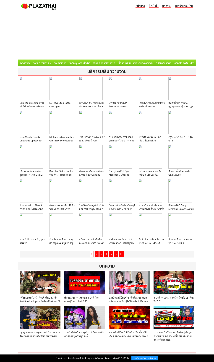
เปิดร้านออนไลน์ (184, 6)
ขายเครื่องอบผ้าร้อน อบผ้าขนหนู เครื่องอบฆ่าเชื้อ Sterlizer (151, 209)
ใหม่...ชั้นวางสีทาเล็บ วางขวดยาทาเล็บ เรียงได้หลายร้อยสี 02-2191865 (151, 243)
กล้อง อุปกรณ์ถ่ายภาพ (104, 63)
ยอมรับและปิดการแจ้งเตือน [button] (145, 358)
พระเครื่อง (25, 63)
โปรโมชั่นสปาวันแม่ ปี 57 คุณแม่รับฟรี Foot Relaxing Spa (92, 140)
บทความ (166, 6)
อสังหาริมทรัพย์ (163, 63)
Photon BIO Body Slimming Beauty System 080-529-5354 (181, 209)
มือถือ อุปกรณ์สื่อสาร (79, 63)
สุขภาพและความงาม (143, 63)
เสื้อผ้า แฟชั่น (124, 63)
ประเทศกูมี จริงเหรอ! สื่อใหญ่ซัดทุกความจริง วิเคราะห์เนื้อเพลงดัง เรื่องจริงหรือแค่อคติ (173, 336)
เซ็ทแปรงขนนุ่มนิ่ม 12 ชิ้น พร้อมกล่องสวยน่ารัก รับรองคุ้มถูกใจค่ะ (62, 209)
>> (121, 254)
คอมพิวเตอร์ (60, 63)
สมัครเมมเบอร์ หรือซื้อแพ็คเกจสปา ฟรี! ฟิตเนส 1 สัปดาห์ (91, 243)
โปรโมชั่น (154, 6)
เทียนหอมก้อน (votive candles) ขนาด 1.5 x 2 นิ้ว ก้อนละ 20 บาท (31, 175)
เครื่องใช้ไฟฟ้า (181, 63)
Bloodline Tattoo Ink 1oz (61, 171)
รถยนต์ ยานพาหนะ (42, 63)
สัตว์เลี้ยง (194, 63)
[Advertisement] (107, 36)
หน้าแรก (140, 6)
